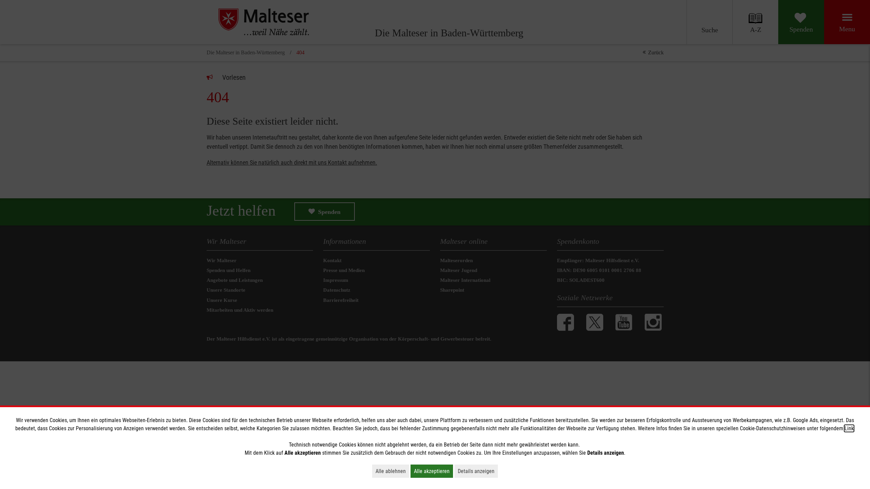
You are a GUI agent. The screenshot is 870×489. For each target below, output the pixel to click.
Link (849, 428)
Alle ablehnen (392, 471)
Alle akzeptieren (433, 471)
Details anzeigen (478, 471)
